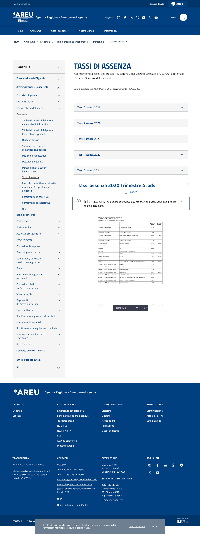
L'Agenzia (45, 41)
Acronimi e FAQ (155, 416)
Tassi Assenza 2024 (88, 123)
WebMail (17, 520)
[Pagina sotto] (136, 308)
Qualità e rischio (110, 431)
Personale (98, 41)
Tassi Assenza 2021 (88, 170)
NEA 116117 (64, 431)
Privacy (86, 527)
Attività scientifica (67, 440)
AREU (16, 41)
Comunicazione (155, 411)
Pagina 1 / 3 (120, 307)
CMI (59, 435)
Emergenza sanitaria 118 (70, 411)
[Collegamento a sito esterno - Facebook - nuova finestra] (123, 17)
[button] (158, 3)
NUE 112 (62, 426)
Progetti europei (65, 445)
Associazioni (108, 421)
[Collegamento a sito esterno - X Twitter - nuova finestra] (148, 17)
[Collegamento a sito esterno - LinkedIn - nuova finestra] (130, 17)
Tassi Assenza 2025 (88, 107)
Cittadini (106, 411)
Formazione (108, 426)
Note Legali (33, 520)
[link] (177, 4)
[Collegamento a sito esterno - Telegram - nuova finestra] (142, 17)
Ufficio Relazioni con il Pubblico (73, 505)
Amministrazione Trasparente (72, 41)
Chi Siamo (29, 41)
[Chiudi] (181, 201)
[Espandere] (145, 308)
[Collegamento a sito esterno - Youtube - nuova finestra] (155, 17)
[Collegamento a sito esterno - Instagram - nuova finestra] (117, 17)
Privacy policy (137, 527)
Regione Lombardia (21, 3)
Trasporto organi (66, 421)
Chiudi (154, 527)
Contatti (16, 416)
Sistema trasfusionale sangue (73, 416)
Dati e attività (154, 421)
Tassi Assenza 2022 (88, 154)
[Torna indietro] (74, 185)
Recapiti (61, 464)
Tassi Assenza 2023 (88, 139)
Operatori (107, 416)
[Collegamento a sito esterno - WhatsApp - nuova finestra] (136, 17)
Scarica (132, 192)
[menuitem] (20, 31)
